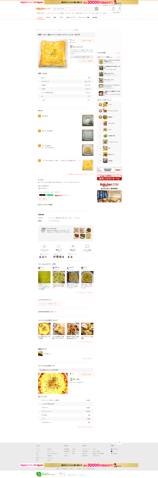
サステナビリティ (82, 475)
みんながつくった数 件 (81, 57)
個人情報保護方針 (64, 468)
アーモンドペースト (87, 13)
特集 (37, 460)
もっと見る (117, 52)
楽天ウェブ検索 (96, 451)
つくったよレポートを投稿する (85, 61)
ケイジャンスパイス (54, 13)
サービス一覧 (62, 475)
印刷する (45, 198)
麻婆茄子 (62, 13)
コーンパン (67, 30)
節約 (73, 453)
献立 (55, 17)
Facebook (115, 449)
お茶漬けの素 (79, 13)
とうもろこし (77, 218)
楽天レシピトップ (40, 30)
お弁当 (73, 449)
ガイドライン (50, 458)
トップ (37, 449)
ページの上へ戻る (120, 443)
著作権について (72, 468)
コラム (61, 17)
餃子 (94, 13)
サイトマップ (50, 451)
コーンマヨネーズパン (54, 220)
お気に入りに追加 (87, 40)
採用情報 (79, 468)
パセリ (43, 100)
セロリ (73, 13)
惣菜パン (60, 30)
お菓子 (65, 455)
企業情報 (57, 468)
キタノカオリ (68, 13)
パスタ (65, 453)
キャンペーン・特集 (84, 17)
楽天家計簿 (105, 5)
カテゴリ (48, 17)
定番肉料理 (66, 449)
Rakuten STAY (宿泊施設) (98, 453)
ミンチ (47, 13)
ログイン (119, 10)
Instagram (115, 453)
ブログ (94, 449)
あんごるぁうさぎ (51, 228)
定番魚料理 (66, 451)
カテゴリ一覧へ (87, 358)
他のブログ (67, 195)
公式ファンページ (71, 17)
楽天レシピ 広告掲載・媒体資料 (88, 468)
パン (55, 30)
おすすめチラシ (112, 5)
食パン (43, 77)
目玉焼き (104, 13)
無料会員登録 (116, 12)
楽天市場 (120, 5)
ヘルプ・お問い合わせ (52, 453)
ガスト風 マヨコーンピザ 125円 (49, 370)
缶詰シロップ (99, 13)
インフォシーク (97, 5)
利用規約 (49, 455)
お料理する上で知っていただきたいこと (80, 174)
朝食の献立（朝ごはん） (61, 218)
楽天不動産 (84, 451)
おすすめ (40, 17)
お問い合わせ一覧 (72, 475)
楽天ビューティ (85, 453)
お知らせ (49, 460)
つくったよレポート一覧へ (84, 292)
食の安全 (95, 17)
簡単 (73, 451)
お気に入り (113, 10)
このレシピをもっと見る (84, 427)
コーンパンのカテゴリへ (84, 342)
